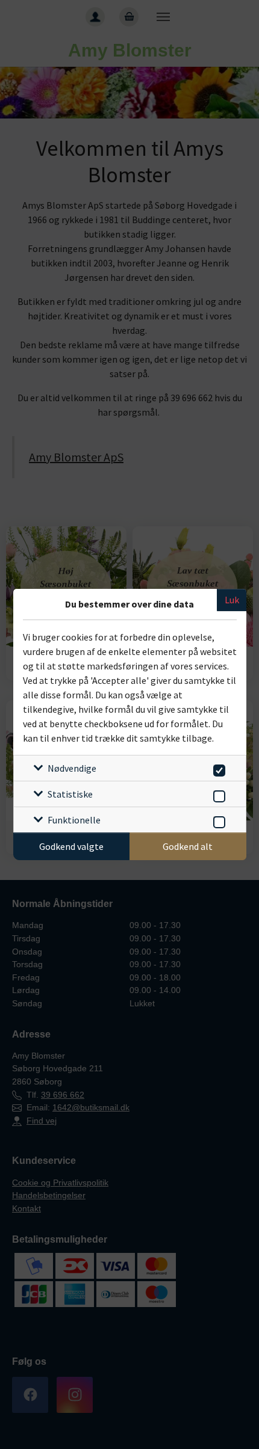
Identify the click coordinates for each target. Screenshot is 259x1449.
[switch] (217, 768)
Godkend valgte (71, 846)
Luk (232, 600)
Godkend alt (188, 846)
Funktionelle (74, 820)
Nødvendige (72, 768)
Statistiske (70, 794)
